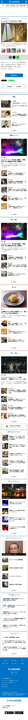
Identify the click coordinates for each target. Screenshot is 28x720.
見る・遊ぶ (13, 5)
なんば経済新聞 (14, 2)
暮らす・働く (22, 5)
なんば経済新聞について (7, 678)
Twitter (16, 672)
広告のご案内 (5, 686)
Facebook (12, 672)
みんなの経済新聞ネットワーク (14, 701)
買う (18, 5)
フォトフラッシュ (5, 18)
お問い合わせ (5, 684)
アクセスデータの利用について (8, 682)
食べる (7, 5)
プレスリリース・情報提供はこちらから (10, 680)
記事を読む (14, 75)
